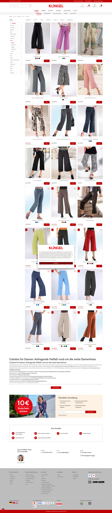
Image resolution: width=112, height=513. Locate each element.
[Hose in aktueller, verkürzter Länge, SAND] (89, 346)
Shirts (11, 70)
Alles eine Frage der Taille (24, 374)
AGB (42, 476)
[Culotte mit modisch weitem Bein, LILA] (64, 58)
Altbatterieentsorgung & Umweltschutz (48, 485)
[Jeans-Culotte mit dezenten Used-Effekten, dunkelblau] (89, 141)
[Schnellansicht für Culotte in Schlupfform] (73, 102)
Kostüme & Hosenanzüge (14, 59)
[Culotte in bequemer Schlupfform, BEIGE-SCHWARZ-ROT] (64, 222)
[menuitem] (36, 10)
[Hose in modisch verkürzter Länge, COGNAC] (61, 346)
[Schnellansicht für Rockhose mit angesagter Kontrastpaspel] (99, 266)
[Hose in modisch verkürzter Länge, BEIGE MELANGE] (62, 305)
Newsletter (28, 480)
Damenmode (12, 476)
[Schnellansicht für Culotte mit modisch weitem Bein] (73, 61)
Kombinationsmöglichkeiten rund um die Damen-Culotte (44, 377)
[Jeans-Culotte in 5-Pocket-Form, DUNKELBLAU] (36, 222)
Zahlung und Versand (29, 474)
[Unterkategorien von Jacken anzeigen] (21, 53)
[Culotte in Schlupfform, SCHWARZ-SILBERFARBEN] (91, 305)
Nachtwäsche (12, 64)
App (26, 484)
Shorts (12, 51)
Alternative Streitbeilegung (46, 487)
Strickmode (12, 72)
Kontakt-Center (86, 452)
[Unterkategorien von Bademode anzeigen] (21, 30)
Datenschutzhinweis (62, 415)
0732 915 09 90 (47, 452)
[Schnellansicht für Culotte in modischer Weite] (47, 143)
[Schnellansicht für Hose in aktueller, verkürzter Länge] (99, 348)
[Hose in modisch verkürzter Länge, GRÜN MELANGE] (64, 305)
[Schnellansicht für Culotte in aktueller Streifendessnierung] (73, 143)
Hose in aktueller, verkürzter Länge (90, 344)
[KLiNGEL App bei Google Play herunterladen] (101, 482)
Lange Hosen (13, 44)
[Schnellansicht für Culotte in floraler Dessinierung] (99, 183)
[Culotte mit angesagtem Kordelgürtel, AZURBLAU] (37, 263)
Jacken (11, 53)
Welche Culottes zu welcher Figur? (30, 373)
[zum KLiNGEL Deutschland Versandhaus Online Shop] (10, 503)
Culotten (12, 42)
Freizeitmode (12, 36)
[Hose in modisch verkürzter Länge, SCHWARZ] (66, 346)
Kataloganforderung (29, 482)
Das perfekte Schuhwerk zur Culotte (31, 379)
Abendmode (12, 27)
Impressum (44, 478)
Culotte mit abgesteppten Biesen (37, 97)
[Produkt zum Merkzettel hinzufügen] (48, 25)
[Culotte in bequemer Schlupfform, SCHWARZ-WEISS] (38, 346)
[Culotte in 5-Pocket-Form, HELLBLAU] (37, 305)
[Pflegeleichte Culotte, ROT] (37, 58)
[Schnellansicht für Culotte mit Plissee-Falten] (73, 183)
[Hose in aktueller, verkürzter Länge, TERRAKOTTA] (91, 346)
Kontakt (59, 474)
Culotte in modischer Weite (37, 139)
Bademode (12, 29)
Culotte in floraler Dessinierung (90, 180)
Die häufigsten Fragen (88, 455)
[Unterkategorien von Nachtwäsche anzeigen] (21, 64)
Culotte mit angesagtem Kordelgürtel (37, 261)
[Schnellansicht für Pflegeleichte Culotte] (47, 61)
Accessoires (12, 25)
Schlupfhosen (13, 49)
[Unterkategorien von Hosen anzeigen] (21, 41)
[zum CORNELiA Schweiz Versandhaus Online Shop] (14, 502)
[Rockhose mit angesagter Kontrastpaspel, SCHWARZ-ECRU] (92, 263)
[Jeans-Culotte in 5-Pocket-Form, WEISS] (39, 222)
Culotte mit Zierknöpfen (37, 180)
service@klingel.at (63, 452)
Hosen (11, 40)
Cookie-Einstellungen (45, 482)
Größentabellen (76, 474)
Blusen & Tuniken (13, 34)
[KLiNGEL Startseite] (56, 5)
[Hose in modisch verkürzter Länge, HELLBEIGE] (63, 346)
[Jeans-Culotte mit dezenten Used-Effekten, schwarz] (91, 141)
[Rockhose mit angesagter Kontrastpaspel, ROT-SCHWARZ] (91, 263)
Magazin (74, 478)
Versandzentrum (60, 476)
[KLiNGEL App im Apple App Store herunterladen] (95, 482)
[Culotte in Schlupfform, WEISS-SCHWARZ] (64, 99)
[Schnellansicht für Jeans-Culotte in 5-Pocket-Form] (47, 224)
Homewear (12, 38)
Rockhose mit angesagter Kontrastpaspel (90, 261)
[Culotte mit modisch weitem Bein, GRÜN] (63, 58)
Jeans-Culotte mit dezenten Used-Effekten (90, 139)
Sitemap (11, 474)
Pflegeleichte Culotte (37, 56)
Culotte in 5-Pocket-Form (37, 303)
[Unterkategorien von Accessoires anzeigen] (21, 26)
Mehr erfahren (56, 387)
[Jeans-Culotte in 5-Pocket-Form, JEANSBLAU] (37, 222)
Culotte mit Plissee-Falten (63, 180)
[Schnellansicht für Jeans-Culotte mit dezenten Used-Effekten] (99, 143)
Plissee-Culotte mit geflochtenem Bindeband (90, 56)
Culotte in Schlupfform (64, 97)
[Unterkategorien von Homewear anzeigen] (21, 38)
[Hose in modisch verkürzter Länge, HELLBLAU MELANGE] (65, 305)
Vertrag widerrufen (45, 474)
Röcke (11, 68)
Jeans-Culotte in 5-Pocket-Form (37, 220)
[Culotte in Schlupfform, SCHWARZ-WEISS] (63, 99)
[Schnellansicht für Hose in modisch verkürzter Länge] (73, 307)
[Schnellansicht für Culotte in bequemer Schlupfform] (99, 102)
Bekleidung (14, 23)
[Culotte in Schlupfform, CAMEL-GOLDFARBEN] (89, 305)
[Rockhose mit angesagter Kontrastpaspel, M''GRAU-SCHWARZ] (89, 263)
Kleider (11, 57)
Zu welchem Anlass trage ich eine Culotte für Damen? (41, 376)
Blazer (11, 32)
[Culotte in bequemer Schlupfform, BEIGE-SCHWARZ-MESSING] (62, 222)
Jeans (11, 55)
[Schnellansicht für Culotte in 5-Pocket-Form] (47, 307)
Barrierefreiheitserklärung (46, 491)
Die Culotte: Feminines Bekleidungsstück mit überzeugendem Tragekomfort (55, 371)
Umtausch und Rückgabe (30, 476)
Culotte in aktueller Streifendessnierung (64, 139)
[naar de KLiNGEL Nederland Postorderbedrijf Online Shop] (17, 502)
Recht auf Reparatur (45, 493)
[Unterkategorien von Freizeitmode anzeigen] (21, 36)
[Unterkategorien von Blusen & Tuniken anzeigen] (21, 34)
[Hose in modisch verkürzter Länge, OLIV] (64, 346)
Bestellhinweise (76, 476)
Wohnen (11, 482)
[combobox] (20, 5)
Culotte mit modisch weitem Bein (64, 56)
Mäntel (11, 62)
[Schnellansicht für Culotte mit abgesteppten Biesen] (47, 102)
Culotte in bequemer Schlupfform (90, 97)
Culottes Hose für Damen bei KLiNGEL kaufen (37, 381)
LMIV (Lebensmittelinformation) (47, 489)
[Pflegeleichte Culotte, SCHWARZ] (39, 58)
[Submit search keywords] (30, 5)
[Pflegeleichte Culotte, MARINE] (36, 58)
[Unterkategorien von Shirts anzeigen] (21, 71)
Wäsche (11, 480)
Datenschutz (44, 480)
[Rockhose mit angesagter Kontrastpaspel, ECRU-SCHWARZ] (87, 263)
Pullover (11, 66)
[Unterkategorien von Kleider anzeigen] (21, 58)
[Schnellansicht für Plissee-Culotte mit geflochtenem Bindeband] (99, 61)
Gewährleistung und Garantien (47, 484)
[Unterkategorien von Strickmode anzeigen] (21, 73)
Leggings (12, 47)
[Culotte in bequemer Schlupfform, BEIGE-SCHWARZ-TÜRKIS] (65, 222)
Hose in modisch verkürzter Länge (64, 303)
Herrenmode (12, 478)
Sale (11, 484)
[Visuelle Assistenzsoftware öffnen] (89, 503)
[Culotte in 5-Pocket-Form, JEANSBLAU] (38, 305)
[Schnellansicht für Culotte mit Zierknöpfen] (47, 183)
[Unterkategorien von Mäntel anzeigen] (21, 62)
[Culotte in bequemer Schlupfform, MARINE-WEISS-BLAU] (37, 346)
